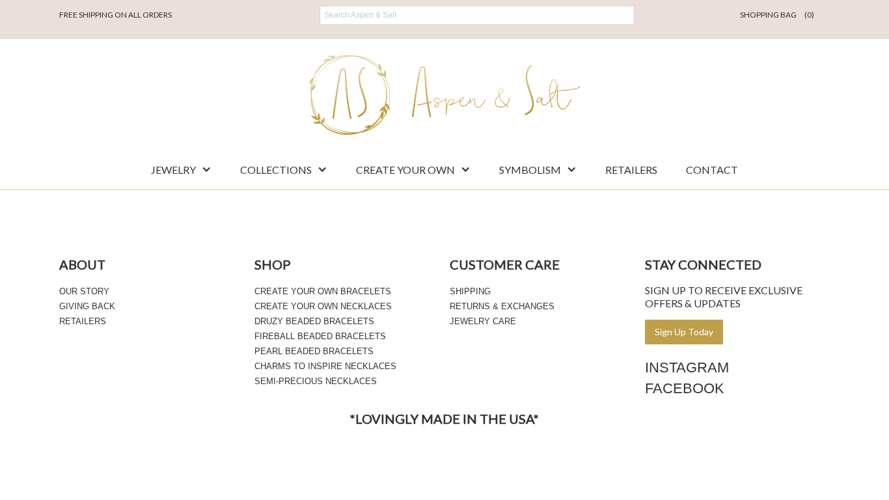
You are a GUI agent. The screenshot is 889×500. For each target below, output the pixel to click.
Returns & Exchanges (502, 306)
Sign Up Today (684, 331)
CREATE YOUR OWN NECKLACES (323, 306)
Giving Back (87, 306)
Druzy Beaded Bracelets (314, 321)
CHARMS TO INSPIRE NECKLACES (325, 366)
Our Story (84, 291)
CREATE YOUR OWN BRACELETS (322, 291)
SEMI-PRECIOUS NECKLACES (315, 381)
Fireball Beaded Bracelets (320, 336)
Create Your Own (405, 169)
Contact (712, 169)
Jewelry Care (483, 321)
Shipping (470, 291)
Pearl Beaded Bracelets (314, 351)
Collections (276, 169)
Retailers (631, 169)
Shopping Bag (777, 15)
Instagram (687, 367)
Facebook (684, 388)
